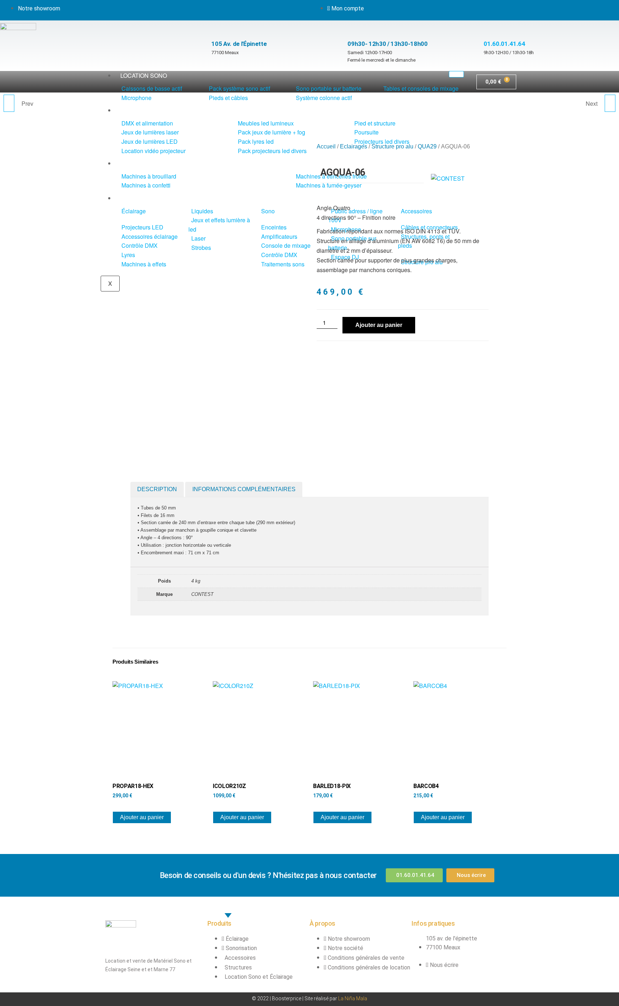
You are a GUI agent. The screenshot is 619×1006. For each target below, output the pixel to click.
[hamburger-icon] (456, 74)
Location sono (143, 75)
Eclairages (353, 146)
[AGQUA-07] (610, 103)
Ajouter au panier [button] (142, 817)
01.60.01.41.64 (504, 43)
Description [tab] (157, 489)
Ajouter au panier (378, 325)
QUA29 (427, 146)
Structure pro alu (392, 146)
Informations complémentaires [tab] (244, 489)
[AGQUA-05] (9, 103)
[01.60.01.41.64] (487, 27)
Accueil (326, 146)
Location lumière (148, 110)
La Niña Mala (352, 998)
